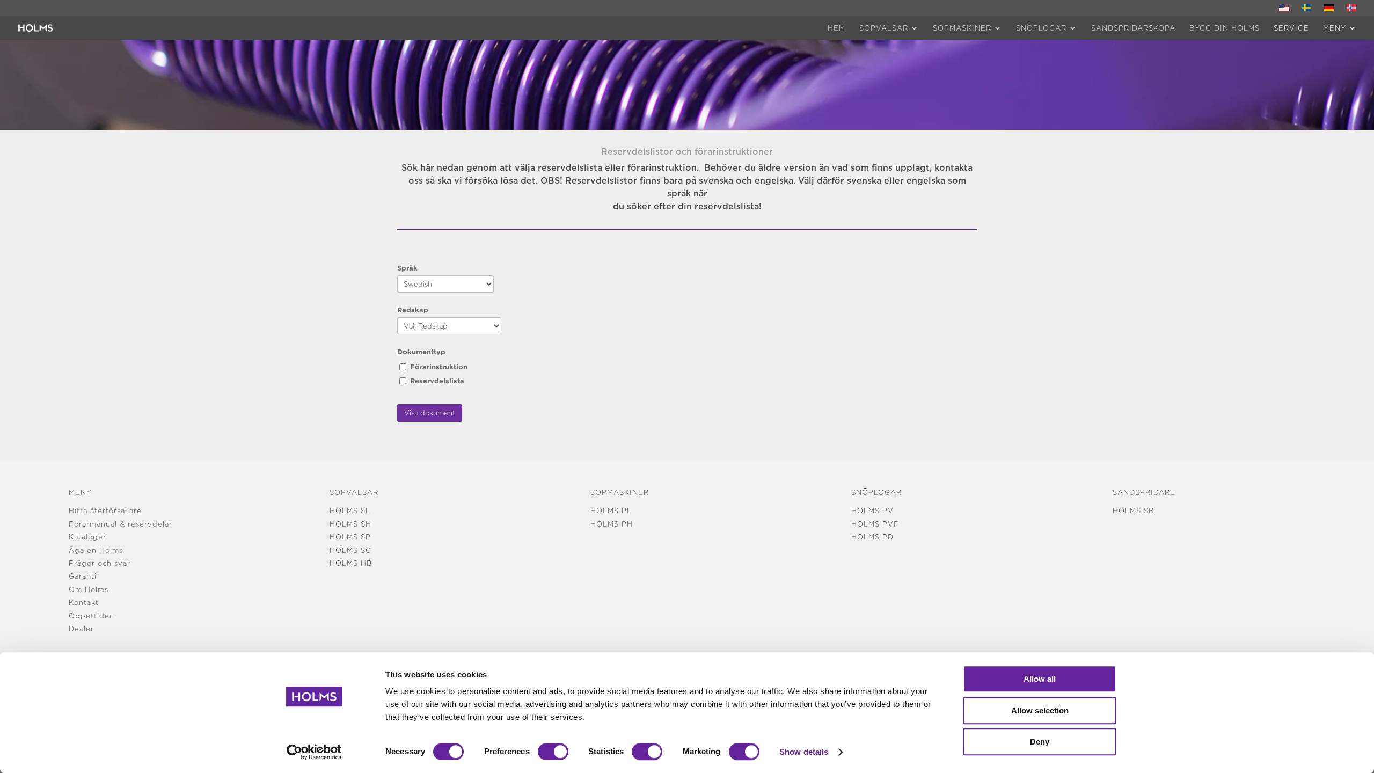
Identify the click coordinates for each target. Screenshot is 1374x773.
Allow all (1040, 678)
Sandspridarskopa (1133, 28)
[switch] (553, 751)
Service (1291, 28)
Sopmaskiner (962, 28)
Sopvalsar (883, 28)
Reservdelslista (437, 380)
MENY (1334, 28)
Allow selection (1040, 710)
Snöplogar (1041, 28)
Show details (803, 751)
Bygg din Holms (1224, 28)
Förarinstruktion (438, 366)
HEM (836, 28)
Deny (1039, 741)
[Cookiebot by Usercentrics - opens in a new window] (314, 752)
